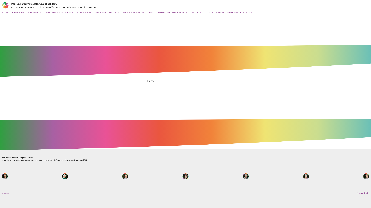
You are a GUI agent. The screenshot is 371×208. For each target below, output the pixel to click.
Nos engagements (35, 12)
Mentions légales (363, 193)
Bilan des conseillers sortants (59, 12)
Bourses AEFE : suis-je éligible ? (240, 12)
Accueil (5, 12)
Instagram (5, 193)
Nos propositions (83, 12)
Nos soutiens (100, 12)
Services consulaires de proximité (172, 12)
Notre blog (114, 12)
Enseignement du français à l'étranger (207, 12)
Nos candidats (18, 12)
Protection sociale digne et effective (139, 12)
